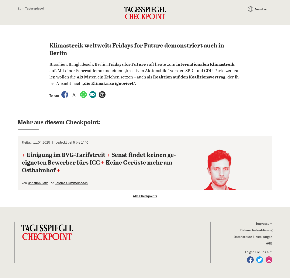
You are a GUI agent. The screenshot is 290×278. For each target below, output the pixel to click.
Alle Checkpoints (145, 196)
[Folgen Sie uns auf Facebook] (251, 259)
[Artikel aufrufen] (102, 94)
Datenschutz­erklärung (256, 230)
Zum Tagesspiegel (31, 8)
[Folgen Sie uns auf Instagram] (269, 259)
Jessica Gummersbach (71, 183)
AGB (269, 243)
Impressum (264, 223)
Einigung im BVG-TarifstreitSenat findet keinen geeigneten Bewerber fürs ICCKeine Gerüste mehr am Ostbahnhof (99, 163)
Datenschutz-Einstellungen (253, 237)
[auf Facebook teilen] (65, 94)
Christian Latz (38, 183)
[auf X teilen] (74, 94)
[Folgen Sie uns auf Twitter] (260, 259)
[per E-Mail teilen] (93, 94)
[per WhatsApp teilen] (84, 94)
